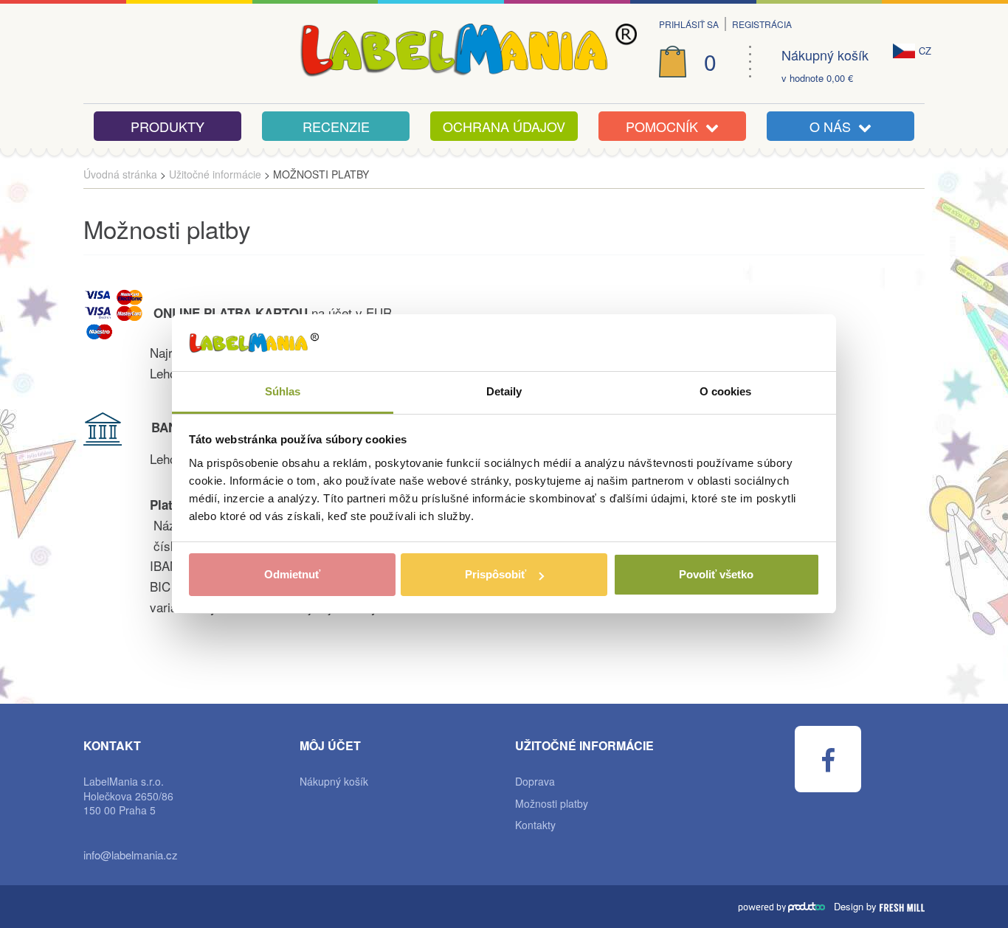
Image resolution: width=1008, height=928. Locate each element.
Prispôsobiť (495, 574)
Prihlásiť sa (689, 24)
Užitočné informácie (215, 174)
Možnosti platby (551, 804)
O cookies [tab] (726, 391)
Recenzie (336, 126)
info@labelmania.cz (130, 854)
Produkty (167, 126)
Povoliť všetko (716, 574)
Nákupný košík (825, 55)
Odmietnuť (292, 574)
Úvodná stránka (120, 174)
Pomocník (665, 126)
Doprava (535, 782)
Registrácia (762, 24)
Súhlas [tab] (283, 391)
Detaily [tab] (504, 391)
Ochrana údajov (504, 126)
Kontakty (535, 825)
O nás (833, 126)
